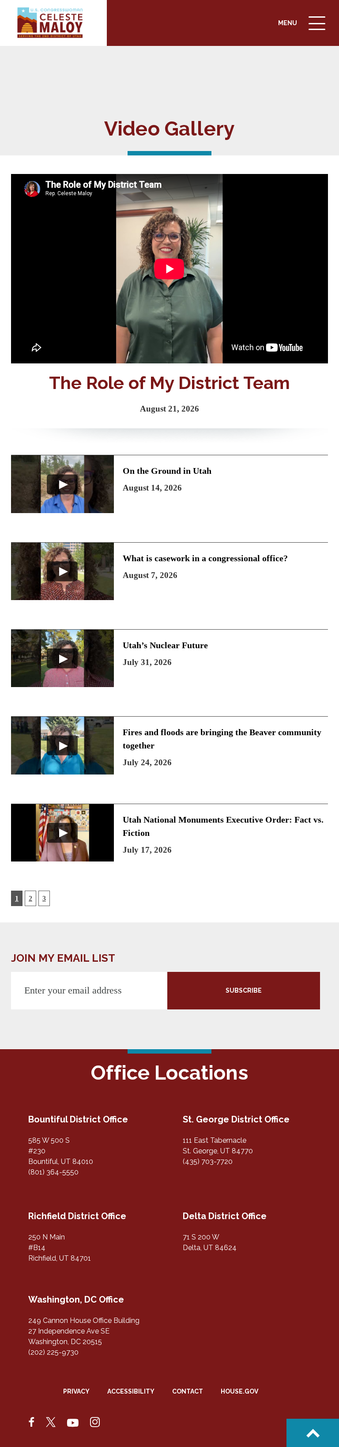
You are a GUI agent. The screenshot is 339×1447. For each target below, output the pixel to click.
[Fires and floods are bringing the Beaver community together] (62, 745)
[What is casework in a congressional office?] (62, 571)
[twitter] (51, 1422)
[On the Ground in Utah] (62, 484)
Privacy (76, 1391)
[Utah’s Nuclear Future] (62, 658)
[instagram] (95, 1422)
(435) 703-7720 (208, 1161)
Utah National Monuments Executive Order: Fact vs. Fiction (223, 826)
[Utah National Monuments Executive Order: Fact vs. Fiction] (62, 832)
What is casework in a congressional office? (205, 558)
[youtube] (73, 1422)
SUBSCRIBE (244, 990)
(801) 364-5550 (53, 1172)
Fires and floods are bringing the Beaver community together (222, 738)
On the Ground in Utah (167, 471)
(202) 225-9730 (53, 1352)
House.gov (239, 1391)
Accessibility (130, 1391)
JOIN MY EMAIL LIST (63, 958)
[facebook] (31, 1422)
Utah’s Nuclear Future (165, 645)
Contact (187, 1391)
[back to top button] (312, 1433)
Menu (303, 29)
